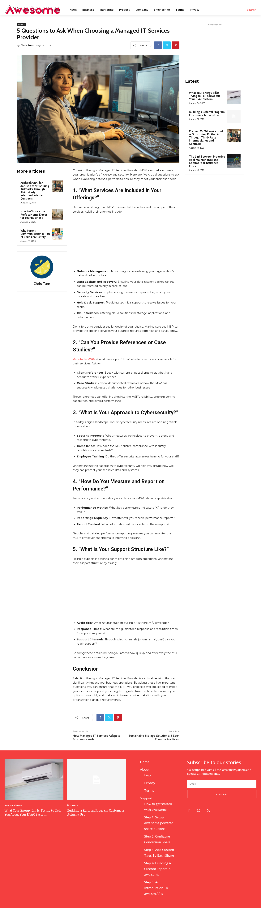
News (21, 24)
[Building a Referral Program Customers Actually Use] (234, 116)
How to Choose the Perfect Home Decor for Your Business (33, 214)
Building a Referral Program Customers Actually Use (207, 113)
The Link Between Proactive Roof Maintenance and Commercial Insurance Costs (207, 161)
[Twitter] (167, 45)
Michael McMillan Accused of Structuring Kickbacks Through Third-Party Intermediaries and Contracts (34, 190)
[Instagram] (199, 811)
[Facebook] (158, 45)
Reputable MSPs (84, 359)
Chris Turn (27, 45)
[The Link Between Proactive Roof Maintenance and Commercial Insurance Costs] (234, 161)
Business (72, 805)
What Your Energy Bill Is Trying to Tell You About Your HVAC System (204, 96)
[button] (251, 10)
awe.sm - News (13, 805)
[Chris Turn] (41, 267)
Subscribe (222, 794)
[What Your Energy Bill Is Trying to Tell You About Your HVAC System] (234, 97)
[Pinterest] (175, 45)
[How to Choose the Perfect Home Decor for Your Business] (57, 214)
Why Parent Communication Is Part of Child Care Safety (35, 234)
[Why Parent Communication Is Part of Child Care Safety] (57, 234)
